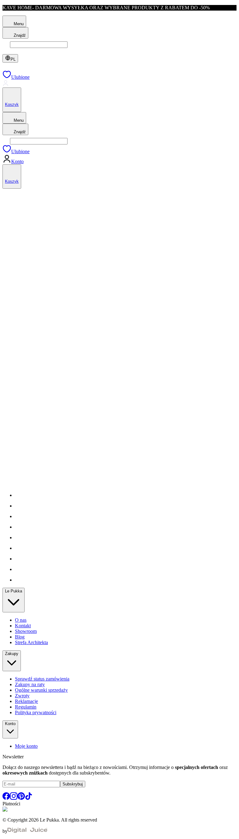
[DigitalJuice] (27, 831)
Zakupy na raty (30, 684)
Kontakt (23, 625)
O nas (20, 620)
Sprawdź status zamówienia (42, 678)
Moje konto (26, 746)
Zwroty (22, 695)
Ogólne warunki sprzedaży (41, 690)
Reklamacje (26, 701)
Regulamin (25, 706)
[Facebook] (6, 798)
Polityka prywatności (35, 712)
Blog (20, 636)
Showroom (26, 631)
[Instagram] (13, 798)
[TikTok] (28, 798)
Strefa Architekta (31, 642)
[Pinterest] (21, 798)
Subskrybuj (73, 784)
